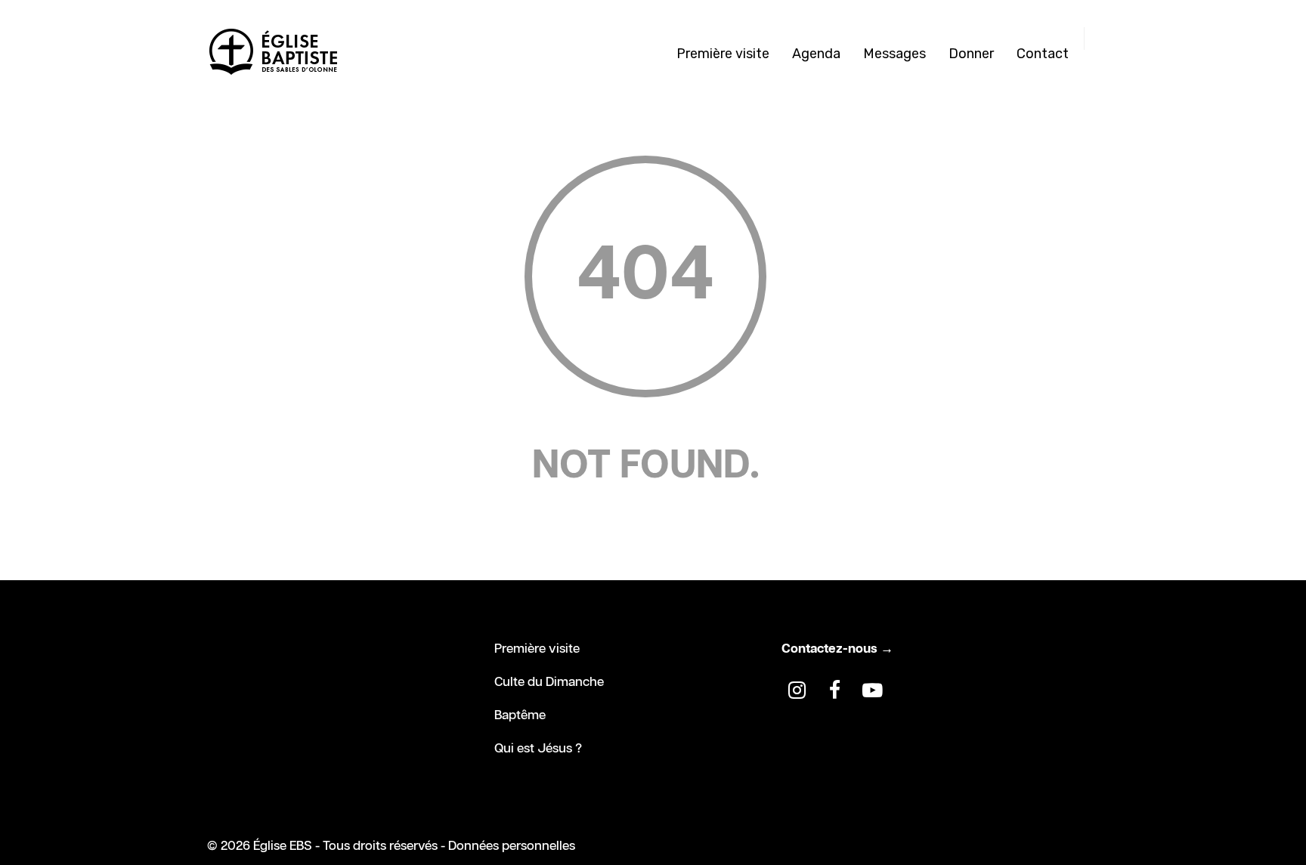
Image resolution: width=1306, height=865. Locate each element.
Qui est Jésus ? (538, 748)
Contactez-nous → (837, 649)
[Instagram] (796, 690)
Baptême (520, 715)
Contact (1043, 53)
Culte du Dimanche (549, 682)
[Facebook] (834, 690)
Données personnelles (511, 846)
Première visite (722, 53)
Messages (894, 53)
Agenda (816, 53)
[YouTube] (872, 690)
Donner (971, 53)
